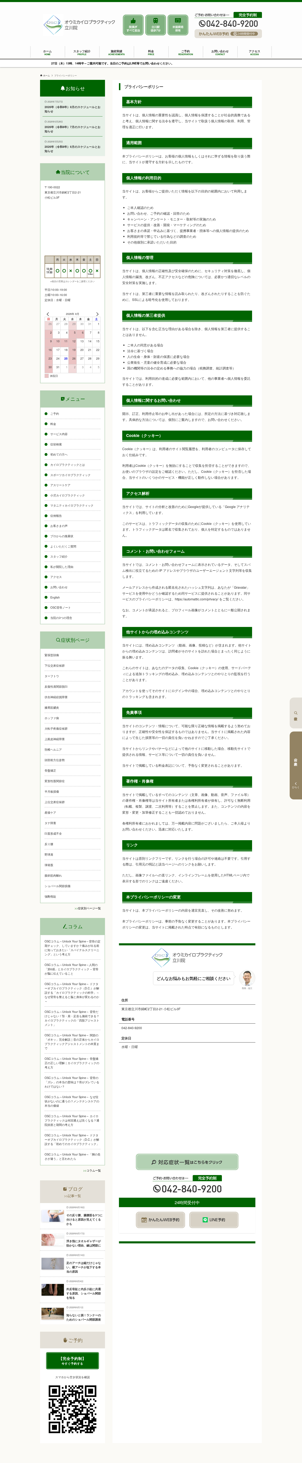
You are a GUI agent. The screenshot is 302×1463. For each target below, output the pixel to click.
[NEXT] (96, 314)
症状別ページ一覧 (89, 908)
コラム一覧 (93, 1170)
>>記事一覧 (72, 1195)
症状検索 (296, 713)
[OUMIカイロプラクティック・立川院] (79, 25)
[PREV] (48, 314)
